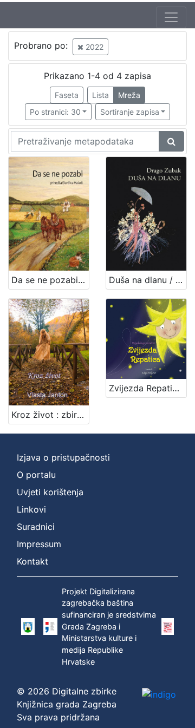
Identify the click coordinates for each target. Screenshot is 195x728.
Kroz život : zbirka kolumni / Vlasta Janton (50, 414)
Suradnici (36, 526)
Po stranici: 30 (55, 111)
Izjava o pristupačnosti (63, 457)
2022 (93, 46)
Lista (100, 95)
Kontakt (32, 561)
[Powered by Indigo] (159, 694)
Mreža (129, 95)
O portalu (36, 474)
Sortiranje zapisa (129, 111)
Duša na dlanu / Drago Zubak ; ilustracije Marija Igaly (147, 279)
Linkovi (31, 509)
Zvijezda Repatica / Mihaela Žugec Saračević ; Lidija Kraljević (147, 388)
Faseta (67, 95)
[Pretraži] (171, 141)
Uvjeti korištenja (50, 492)
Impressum (39, 544)
